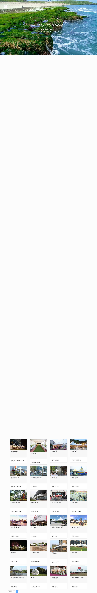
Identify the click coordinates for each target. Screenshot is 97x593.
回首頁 (10, 591)
